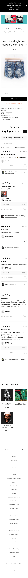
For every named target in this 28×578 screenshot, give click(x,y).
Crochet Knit (14, 542)
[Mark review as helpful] (25, 165)
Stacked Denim (14, 501)
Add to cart (14, 98)
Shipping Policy (8, 32)
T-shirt (14, 482)
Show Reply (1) (6, 204)
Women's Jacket (14, 527)
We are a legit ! (14, 560)
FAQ (14, 556)
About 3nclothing (17, 29)
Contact (16, 32)
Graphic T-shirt (14, 486)
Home (14, 456)
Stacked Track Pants (14, 497)
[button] (18, 131)
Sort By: (17, 147)
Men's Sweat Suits (14, 512)
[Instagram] (14, 571)
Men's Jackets (14, 523)
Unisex (14, 474)
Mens (14, 493)
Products (8, 29)
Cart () (22, 32)
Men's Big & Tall (14, 504)
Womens (14, 489)
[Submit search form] (22, 449)
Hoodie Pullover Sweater (14, 478)
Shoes (14, 538)
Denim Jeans (14, 508)
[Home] (14, 19)
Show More (4, 308)
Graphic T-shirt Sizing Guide (14, 564)
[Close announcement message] (26, 6)
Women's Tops (14, 516)
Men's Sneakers (14, 531)
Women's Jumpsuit (14, 534)
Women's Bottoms (14, 519)
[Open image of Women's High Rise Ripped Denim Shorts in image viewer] (14, 71)
